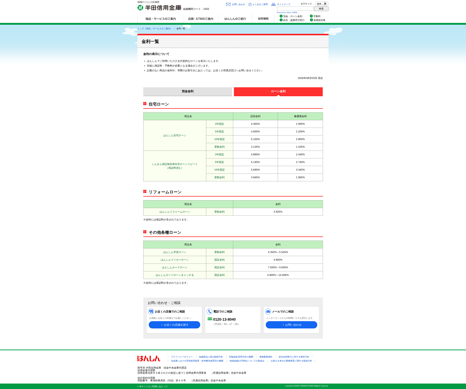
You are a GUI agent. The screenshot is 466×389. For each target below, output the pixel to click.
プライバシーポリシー (182, 357)
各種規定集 (319, 20)
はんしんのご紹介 (235, 19)
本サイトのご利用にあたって (153, 386)
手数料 (317, 16)
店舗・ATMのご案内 (201, 19)
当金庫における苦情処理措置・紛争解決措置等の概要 (197, 361)
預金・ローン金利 (293, 16)
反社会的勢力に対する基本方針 (294, 357)
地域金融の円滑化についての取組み (247, 361)
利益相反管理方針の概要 (241, 357)
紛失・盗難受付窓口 (294, 20)
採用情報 (263, 19)
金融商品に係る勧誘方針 (211, 357)
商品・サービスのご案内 (160, 19)
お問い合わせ (238, 4)
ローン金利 (278, 91)
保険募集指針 (266, 357)
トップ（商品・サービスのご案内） (154, 28)
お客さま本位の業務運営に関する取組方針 (291, 361)
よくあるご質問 (260, 4)
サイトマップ (283, 4)
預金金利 (187, 91)
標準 (319, 4)
